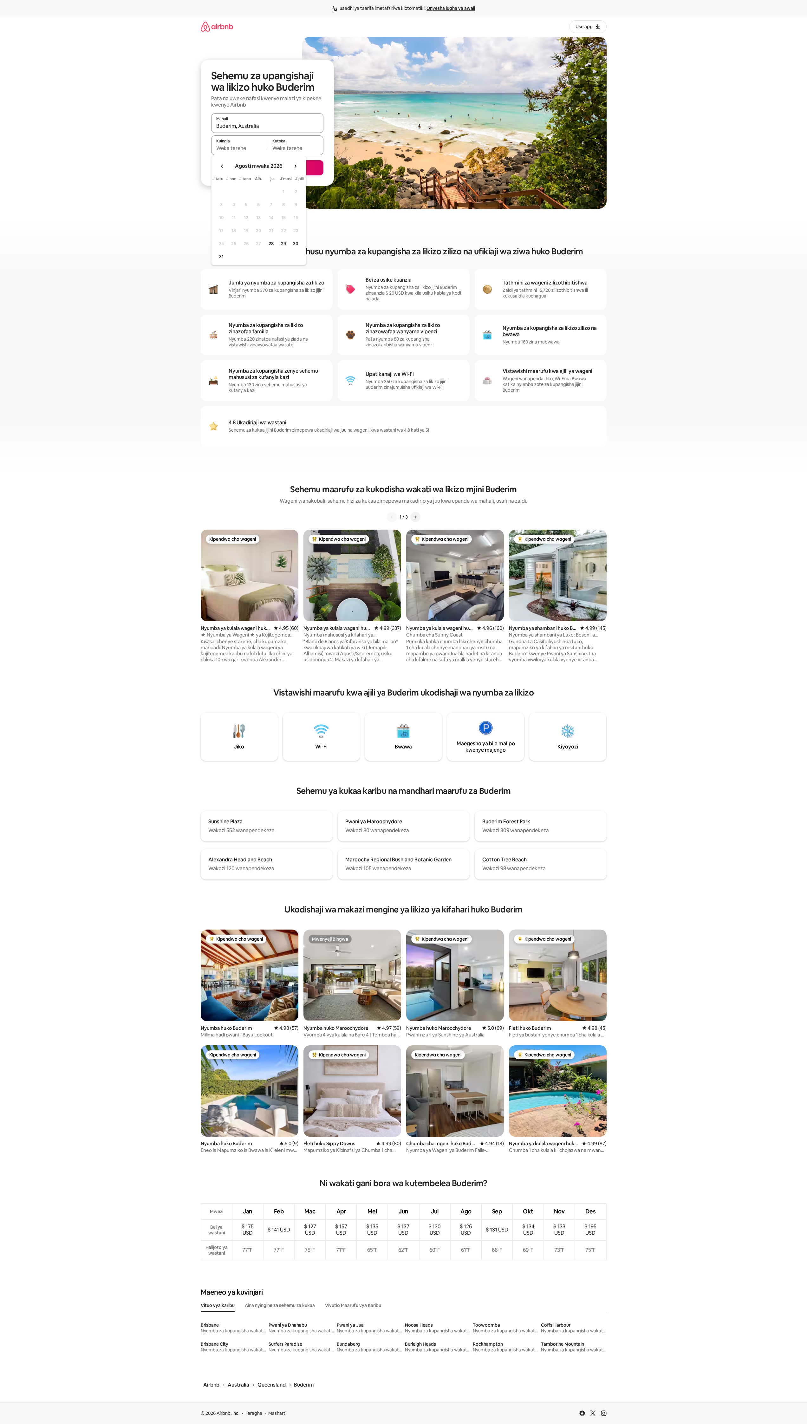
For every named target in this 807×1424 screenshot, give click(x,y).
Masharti (277, 1413)
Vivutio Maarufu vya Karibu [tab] (353, 1305)
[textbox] (239, 148)
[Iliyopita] (392, 517)
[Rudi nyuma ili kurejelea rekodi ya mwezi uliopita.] (222, 166)
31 (221, 256)
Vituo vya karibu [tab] (218, 1305)
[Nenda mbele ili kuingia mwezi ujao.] (295, 166)
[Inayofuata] (415, 517)
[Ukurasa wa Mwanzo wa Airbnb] (217, 26)
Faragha (253, 1413)
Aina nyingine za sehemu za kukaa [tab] (280, 1305)
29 (283, 243)
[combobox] (267, 126)
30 (295, 243)
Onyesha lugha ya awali (450, 8)
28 (271, 243)
